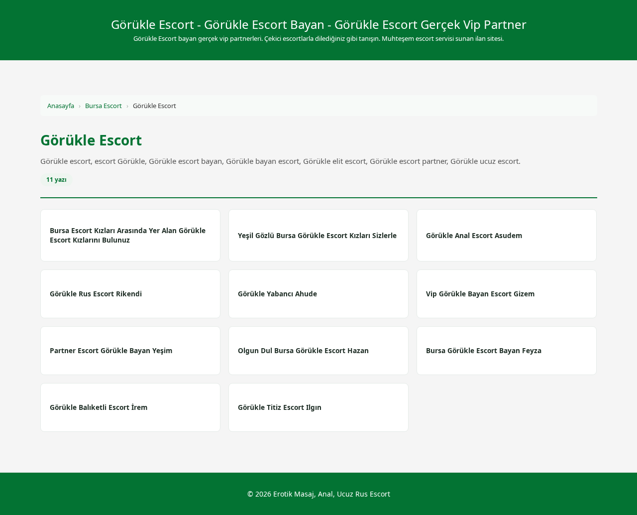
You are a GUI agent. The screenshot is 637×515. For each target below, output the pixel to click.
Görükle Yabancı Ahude (277, 293)
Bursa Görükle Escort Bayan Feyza (483, 350)
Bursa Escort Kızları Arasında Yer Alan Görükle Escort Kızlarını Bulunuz (128, 235)
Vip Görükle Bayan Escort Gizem (480, 293)
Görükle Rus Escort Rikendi (96, 293)
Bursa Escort (103, 105)
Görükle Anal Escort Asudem (474, 235)
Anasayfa (60, 105)
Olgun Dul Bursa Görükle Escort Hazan (303, 350)
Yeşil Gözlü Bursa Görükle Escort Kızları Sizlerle (317, 235)
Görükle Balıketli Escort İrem (98, 407)
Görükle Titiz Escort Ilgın (279, 407)
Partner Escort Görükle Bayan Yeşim (111, 350)
